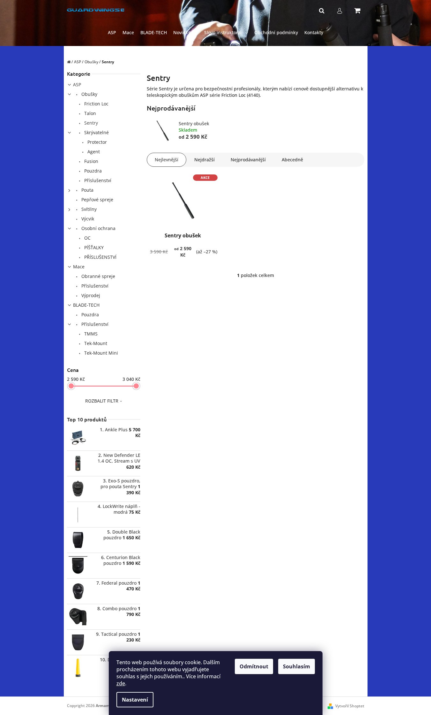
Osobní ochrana (97, 228)
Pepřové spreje (96, 199)
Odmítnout (254, 666)
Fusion (90, 161)
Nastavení (135, 699)
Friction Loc (95, 104)
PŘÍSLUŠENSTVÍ (99, 257)
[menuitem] (112, 32)
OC (87, 238)
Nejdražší (204, 160)
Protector (96, 142)
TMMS (90, 334)
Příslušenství (97, 180)
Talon (89, 113)
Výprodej (90, 295)
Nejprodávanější (248, 160)
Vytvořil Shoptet (349, 706)
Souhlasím (296, 666)
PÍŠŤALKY (93, 247)
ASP (77, 84)
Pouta (86, 190)
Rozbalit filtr (101, 401)
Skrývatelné (96, 132)
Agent (93, 152)
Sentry (90, 123)
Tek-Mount (95, 343)
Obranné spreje (97, 276)
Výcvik (87, 219)
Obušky (88, 94)
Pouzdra (92, 171)
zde (120, 683)
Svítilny (88, 209)
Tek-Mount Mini (100, 353)
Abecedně (292, 160)
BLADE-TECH (86, 305)
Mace (79, 267)
